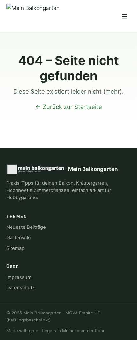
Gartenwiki (18, 238)
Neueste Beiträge (26, 227)
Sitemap (15, 248)
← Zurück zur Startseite (68, 106)
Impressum (19, 277)
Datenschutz (20, 287)
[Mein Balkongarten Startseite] (33, 16)
